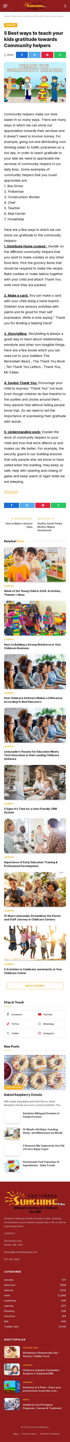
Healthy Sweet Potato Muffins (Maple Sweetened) (49, 527)
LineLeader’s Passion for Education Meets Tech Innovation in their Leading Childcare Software (31, 755)
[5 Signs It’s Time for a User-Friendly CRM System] (35, 782)
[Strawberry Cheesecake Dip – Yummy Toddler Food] (12, 1352)
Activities (9, 1279)
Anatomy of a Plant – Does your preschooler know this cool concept (42, 1391)
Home (6, 16)
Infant (7, 1295)
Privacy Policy (29, 1433)
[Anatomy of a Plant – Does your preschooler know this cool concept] (12, 1387)
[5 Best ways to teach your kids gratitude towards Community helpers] (35, 82)
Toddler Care (13, 1087)
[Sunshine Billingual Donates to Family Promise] (12, 1117)
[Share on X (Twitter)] (35, 55)
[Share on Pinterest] (47, 55)
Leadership (10, 1300)
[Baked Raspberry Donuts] (35, 1072)
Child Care (9, 1285)
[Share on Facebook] (22, 55)
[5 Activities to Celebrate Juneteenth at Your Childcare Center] (35, 943)
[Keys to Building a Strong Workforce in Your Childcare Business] (35, 618)
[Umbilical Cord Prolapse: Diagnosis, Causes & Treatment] (12, 1404)
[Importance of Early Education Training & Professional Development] (35, 835)
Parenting (9, 1311)
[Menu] (5, 6)
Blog (16, 1433)
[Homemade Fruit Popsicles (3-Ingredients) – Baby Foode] (12, 1166)
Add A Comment (35, 985)
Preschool (9, 1316)
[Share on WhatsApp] (60, 55)
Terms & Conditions (50, 1433)
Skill (6, 1321)
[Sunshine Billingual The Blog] (35, 6)
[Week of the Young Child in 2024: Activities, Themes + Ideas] (35, 564)
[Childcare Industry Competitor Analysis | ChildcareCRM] (12, 1369)
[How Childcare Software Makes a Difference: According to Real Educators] (35, 671)
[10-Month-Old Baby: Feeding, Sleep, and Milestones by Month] (12, 1133)
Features (8, 1290)
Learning (11, 25)
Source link (11, 491)
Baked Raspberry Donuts (23, 1095)
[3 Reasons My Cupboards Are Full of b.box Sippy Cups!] (12, 1150)
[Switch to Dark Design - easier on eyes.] (65, 6)
